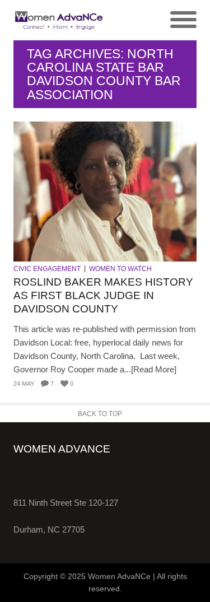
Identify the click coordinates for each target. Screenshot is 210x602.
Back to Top (100, 414)
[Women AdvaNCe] (59, 20)
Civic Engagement (47, 269)
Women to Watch (120, 269)
